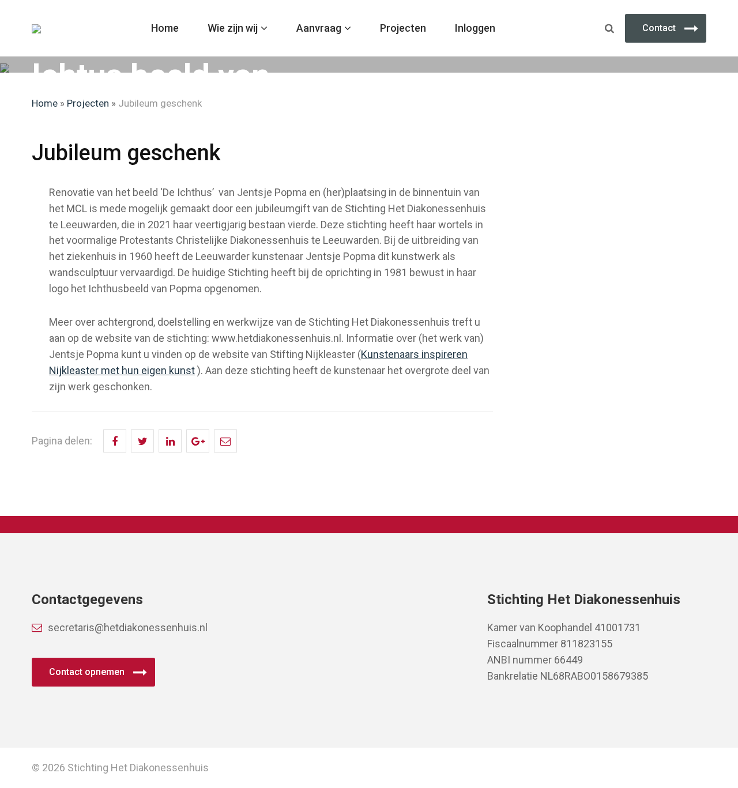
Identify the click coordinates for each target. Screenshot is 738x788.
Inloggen (475, 28)
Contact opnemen (87, 671)
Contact (659, 27)
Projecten (403, 28)
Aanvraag (318, 28)
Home (165, 28)
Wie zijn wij (233, 28)
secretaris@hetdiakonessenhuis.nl (128, 627)
